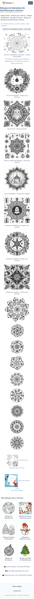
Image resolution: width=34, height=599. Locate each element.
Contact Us (17, 591)
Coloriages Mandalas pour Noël (18, 571)
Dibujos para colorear (18, 15)
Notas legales (17, 586)
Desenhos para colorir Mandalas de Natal (18, 575)
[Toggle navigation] (30, 3)
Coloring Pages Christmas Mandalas (18, 567)
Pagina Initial (5, 15)
